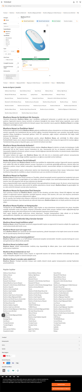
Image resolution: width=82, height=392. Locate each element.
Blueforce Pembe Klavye (34, 295)
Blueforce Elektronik (21, 12)
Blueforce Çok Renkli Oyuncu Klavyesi (38, 293)
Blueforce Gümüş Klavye (23, 105)
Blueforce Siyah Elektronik (70, 105)
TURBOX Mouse (32, 307)
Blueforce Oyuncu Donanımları (36, 299)
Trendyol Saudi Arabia (60, 323)
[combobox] (71, 21)
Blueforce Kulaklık (9, 105)
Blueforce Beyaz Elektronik (11, 113)
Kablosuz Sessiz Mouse (10, 91)
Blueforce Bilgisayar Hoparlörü (62, 297)
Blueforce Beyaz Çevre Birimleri (62, 309)
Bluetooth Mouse (9, 98)
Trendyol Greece (32, 323)
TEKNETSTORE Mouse (34, 305)
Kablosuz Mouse (49, 91)
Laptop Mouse (34, 94)
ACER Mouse (57, 317)
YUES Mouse (31, 319)
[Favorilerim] (77, 2)
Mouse (53, 82)
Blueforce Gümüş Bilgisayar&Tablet (12, 301)
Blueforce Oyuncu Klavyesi (40, 105)
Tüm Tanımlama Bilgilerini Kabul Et (61, 388)
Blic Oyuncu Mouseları (60, 305)
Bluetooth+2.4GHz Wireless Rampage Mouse (40, 285)
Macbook (56, 329)
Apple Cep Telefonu (33, 329)
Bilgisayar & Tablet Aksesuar (33, 82)
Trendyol (5, 12)
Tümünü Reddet (61, 384)
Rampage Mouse (7, 319)
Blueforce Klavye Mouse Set (49, 102)
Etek (29, 327)
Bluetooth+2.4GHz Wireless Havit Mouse (57, 98)
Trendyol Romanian (8, 323)
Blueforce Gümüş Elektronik (35, 287)
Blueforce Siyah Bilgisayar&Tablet (63, 301)
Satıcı (3, 345)
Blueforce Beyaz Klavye (10, 109)
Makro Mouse (23, 94)
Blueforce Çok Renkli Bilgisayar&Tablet (38, 309)
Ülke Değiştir (5, 352)
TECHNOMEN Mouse (59, 319)
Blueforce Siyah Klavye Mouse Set (28, 109)
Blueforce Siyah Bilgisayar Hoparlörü (63, 307)
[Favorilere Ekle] (47, 25)
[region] (41, 384)
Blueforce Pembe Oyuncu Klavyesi (37, 301)
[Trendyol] (7, 2)
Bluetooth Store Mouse (22, 98)
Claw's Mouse (32, 303)
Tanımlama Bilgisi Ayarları (61, 380)
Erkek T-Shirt (31, 331)
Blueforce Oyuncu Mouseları (32, 102)
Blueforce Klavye (64, 102)
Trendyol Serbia (32, 325)
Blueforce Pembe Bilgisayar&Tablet (12, 315)
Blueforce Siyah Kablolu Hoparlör (37, 317)
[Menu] (2, 2)
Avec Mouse (57, 303)
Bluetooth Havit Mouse (38, 98)
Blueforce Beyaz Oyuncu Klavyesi (29, 113)
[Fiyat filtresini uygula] (18, 51)
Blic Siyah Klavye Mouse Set (35, 311)
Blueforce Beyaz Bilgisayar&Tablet (12, 297)
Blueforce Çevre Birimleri (69, 12)
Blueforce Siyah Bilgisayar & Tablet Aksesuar (65, 285)
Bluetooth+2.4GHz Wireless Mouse (13, 102)
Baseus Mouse (57, 315)
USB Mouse (57, 283)
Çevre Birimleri (45, 82)
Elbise (4, 327)
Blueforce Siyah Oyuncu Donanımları (13, 295)
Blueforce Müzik (7, 293)
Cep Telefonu (57, 325)
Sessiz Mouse (38, 91)
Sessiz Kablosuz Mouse (25, 91)
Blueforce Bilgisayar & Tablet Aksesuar (52, 12)
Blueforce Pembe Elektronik (61, 293)
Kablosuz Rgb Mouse (62, 91)
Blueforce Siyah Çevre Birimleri (11, 307)
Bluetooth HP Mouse (33, 283)
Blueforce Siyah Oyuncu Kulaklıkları (63, 291)
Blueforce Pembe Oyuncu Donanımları (64, 313)
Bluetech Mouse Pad (59, 287)
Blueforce (12, 12)
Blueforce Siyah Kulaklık (9, 291)
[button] (11, 17)
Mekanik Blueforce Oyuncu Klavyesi (12, 283)
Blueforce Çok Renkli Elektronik (62, 289)
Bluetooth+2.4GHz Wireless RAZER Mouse (14, 285)
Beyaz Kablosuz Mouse (47, 94)
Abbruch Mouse (32, 313)
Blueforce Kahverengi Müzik (10, 289)
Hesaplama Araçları (8, 331)
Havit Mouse (6, 317)
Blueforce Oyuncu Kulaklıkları (47, 109)
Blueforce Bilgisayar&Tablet (34, 12)
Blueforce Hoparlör (8, 287)
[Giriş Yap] (74, 2)
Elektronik (12, 82)
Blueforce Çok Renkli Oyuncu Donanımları (14, 299)
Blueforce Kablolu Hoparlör (10, 305)
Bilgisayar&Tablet (21, 82)
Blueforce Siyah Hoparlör (35, 297)
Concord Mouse (58, 321)
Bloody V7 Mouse (61, 94)
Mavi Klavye (6, 313)
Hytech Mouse (32, 315)
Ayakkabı (56, 327)
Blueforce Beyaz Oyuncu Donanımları (64, 299)
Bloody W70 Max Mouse (10, 94)
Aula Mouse (6, 321)
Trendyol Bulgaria (8, 325)
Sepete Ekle (35, 69)
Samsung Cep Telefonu (9, 329)
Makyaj (55, 331)
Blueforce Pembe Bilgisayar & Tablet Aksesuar (15, 309)
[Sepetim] (80, 2)
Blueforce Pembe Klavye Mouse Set (37, 291)
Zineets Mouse (32, 321)
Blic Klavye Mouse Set (9, 303)
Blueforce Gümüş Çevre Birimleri (62, 311)
